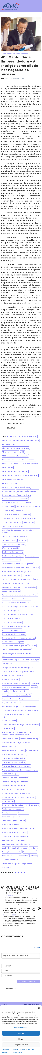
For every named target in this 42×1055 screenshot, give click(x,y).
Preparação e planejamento (15, 782)
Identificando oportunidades (15, 660)
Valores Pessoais (10, 860)
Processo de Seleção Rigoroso (16, 793)
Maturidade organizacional (21, 671)
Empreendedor (32, 556)
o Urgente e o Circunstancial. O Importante (16, 715)
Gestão (31, 603)
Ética (35, 579)
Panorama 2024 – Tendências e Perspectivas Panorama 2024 (16, 733)
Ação (4, 440)
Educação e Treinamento (13, 544)
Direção (23, 536)
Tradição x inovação (11, 852)
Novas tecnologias (10, 707)
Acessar (36, 947)
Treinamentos (22, 856)
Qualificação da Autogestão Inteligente (20, 805)
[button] (39, 1008)
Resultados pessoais (11, 817)
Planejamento (32, 750)
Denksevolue (8, 526)
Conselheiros (8, 507)
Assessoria (31, 460)
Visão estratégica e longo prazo (17, 864)
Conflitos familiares (26, 503)
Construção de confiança (28, 507)
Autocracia (7, 464)
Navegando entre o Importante (16, 695)
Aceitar (21, 1033)
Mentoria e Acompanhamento (16, 687)
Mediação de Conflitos (12, 675)
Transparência (29, 852)
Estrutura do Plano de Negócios (17, 579)
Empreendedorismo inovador (15, 568)
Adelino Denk (33, 440)
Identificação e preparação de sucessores (16, 655)
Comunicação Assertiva (28, 491)
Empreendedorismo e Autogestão (17, 564)
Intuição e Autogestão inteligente (17, 668)
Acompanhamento (17, 440)
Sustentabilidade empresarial (16, 836)
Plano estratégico (10, 774)
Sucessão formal (10, 832)
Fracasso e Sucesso (21, 599)
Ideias (5, 650)
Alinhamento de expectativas (15, 448)
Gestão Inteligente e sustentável (17, 614)
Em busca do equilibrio (12, 552)
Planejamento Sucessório (13, 762)
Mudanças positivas (19, 691)
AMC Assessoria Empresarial (15, 456)
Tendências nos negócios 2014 (16, 844)
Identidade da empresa (20, 650)
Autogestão (7, 468)
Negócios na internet (12, 703)
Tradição (33, 848)
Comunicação (8, 491)
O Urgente (33, 710)
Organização (8, 728)
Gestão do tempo (10, 607)
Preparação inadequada (13, 786)
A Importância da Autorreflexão (22, 436)
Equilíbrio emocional (11, 575)
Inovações (7, 664)
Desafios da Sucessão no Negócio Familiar (18, 531)
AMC (22, 452)
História (32, 646)
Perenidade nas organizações (16, 742)
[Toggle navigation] (38, 6)
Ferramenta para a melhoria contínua (19, 595)
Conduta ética (8, 503)
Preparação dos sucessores (15, 778)
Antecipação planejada (13, 460)
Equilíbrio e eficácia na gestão (16, 571)
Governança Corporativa (13, 634)
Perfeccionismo (9, 746)
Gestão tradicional (11, 618)
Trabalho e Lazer (20, 848)
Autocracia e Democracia (26, 464)
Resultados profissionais (13, 821)
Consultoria (7, 511)
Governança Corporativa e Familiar (18, 638)
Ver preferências (21, 1045)
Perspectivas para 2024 (13, 750)
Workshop (6, 867)
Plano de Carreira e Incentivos (16, 766)
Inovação (35, 660)
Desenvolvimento (10, 536)
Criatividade (7, 518)
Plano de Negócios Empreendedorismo (20, 770)
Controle (19, 511)
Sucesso (23, 832)
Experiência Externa (11, 591)
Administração (9, 444)
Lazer (4, 671)
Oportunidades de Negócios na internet (20, 725)
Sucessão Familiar (10, 825)
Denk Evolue (28, 522)
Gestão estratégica (29, 607)
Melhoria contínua (10, 679)
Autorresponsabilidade (12, 479)
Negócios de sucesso (29, 699)
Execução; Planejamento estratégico (19, 587)
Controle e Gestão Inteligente (16, 514)
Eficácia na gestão (10, 548)
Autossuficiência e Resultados (16, 487)
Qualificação (8, 801)
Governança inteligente (13, 642)
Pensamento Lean (10, 739)
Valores (33, 856)
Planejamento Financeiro (13, 758)
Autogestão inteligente (13, 475)
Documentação (9, 540)
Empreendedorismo (11, 560)
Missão (5, 691)
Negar (21, 1039)
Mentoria (35, 683)
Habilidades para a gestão (14, 646)
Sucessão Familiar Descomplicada (18, 828)
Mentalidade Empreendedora (15, 683)
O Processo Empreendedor (14, 710)
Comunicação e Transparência (16, 495)
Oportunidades (9, 721)
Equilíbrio (34, 568)
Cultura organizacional (26, 518)
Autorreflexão (31, 475)
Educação (22, 540)
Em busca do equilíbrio (12, 556)
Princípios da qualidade (13, 789)
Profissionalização (26, 797)
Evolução (6, 583)
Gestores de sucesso (12, 630)
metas (34, 687)
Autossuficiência (9, 483)
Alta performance (10, 452)
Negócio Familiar (10, 699)
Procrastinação (9, 797)
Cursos (5, 522)
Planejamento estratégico (14, 754)
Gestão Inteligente (10, 610)
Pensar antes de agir (29, 739)
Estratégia (27, 575)
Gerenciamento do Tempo (14, 603)
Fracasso (6, 599)
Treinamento (8, 856)
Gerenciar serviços (20, 1027)
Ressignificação (9, 813)
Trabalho (6, 848)
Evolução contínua (21, 583)
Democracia (15, 522)
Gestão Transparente (12, 622)
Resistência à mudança (13, 809)
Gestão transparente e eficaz (16, 626)
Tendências (19, 840)
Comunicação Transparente (15, 499)
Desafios (19, 526)
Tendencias (7, 840)
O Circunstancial (29, 707)
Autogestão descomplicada (15, 471)
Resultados (23, 813)
